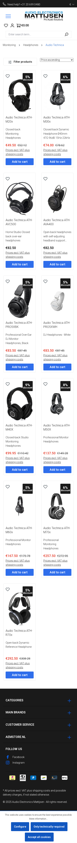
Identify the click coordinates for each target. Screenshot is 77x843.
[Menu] (8, 16)
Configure (20, 826)
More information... (38, 818)
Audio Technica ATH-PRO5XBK (19, 325)
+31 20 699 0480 (30, 4)
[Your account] (12, 25)
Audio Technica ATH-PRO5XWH (56, 325)
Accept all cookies (39, 837)
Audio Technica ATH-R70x (19, 633)
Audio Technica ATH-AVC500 (19, 222)
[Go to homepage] (44, 16)
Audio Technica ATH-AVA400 (56, 222)
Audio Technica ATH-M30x (56, 119)
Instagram (19, 762)
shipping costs (41, 790)
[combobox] (34, 34)
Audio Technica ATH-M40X (19, 427)
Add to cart (19, 161)
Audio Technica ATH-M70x (56, 530)
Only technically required (49, 826)
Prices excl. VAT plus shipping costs (18, 152)
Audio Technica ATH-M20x (19, 119)
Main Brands (16, 712)
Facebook (18, 757)
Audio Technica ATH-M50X (56, 427)
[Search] (66, 34)
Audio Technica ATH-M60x (19, 530)
